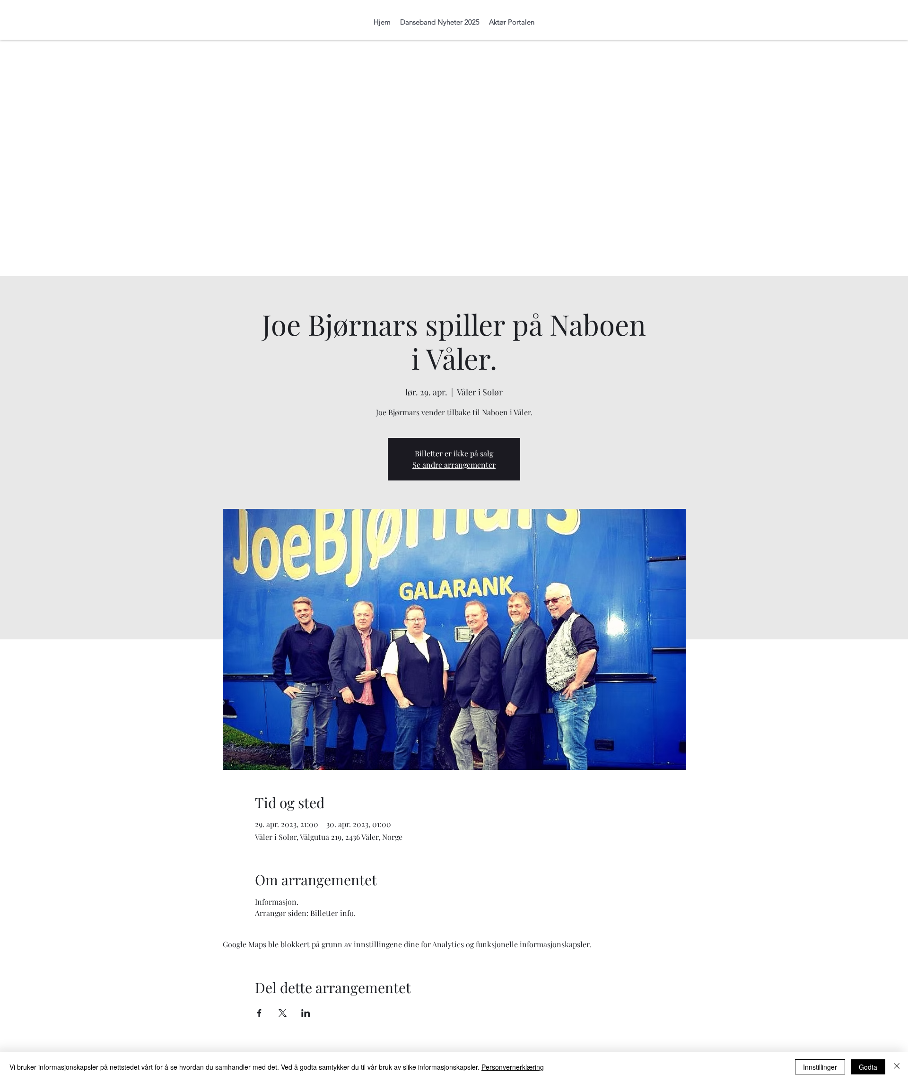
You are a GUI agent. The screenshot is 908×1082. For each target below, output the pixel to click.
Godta (868, 1067)
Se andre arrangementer (454, 465)
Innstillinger (820, 1067)
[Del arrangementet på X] (282, 1013)
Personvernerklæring (512, 1067)
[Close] (896, 1066)
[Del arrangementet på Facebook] (259, 1013)
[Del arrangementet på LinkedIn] (305, 1013)
